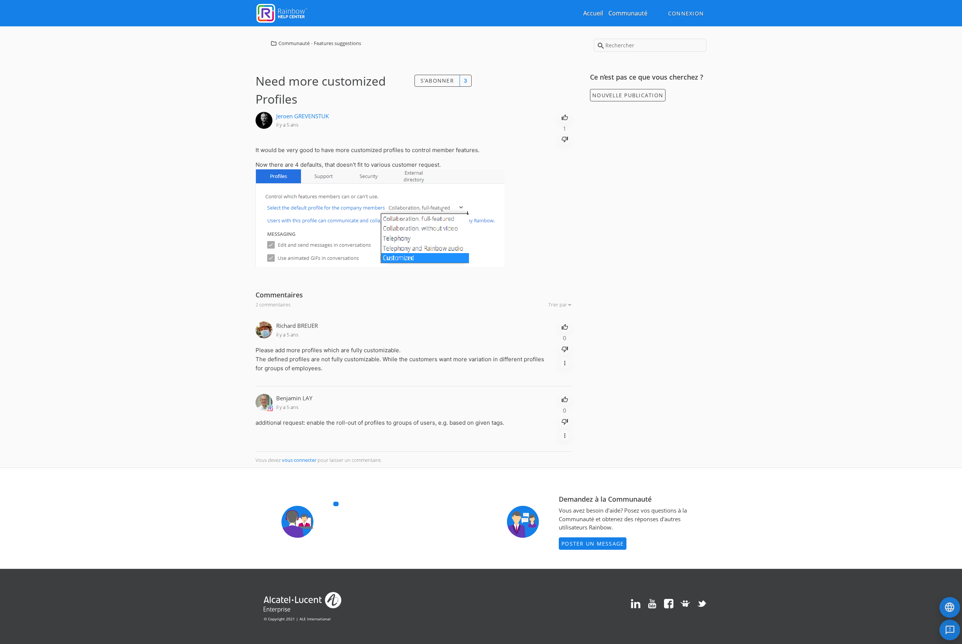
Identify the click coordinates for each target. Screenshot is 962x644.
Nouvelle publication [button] (627, 95)
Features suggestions (337, 43)
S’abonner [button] (437, 80)
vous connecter (299, 460)
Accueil (593, 13)
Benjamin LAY (294, 398)
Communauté (627, 13)
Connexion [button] (686, 13)
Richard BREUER (297, 325)
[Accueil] (282, 12)
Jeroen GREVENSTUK (302, 116)
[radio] (564, 117)
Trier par (558, 304)
